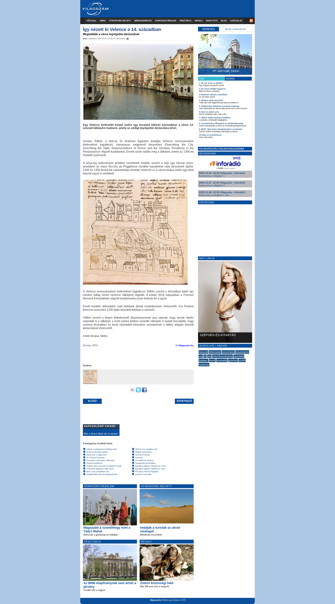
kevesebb (222, 360)
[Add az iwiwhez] (132, 391)
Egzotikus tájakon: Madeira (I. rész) (150, 469)
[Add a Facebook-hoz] (144, 391)
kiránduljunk (242, 352)
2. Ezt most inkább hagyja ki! (212, 89)
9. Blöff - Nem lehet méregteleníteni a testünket (220, 129)
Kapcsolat (236, 21)
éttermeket (215, 352)
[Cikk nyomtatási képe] (127, 38)
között (242, 360)
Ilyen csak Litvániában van (97, 471)
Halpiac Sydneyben (143, 452)
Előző (92, 401)
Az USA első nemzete (95, 457)
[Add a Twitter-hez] (138, 391)
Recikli (199, 21)
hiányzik (203, 352)
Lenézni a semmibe (143, 474)
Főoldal (91, 21)
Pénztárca (185, 21)
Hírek (103, 21)
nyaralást (239, 356)
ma (200, 356)
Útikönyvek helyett (120, 21)
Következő (184, 401)
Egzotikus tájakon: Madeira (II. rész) (150, 466)
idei (209, 356)
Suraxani (139, 457)
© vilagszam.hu (185, 345)
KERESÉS (208, 29)
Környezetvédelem (165, 21)
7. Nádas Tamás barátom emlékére (214, 118)
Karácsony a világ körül (96, 455)
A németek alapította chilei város (100, 469)
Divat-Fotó (212, 21)
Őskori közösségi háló (156, 583)
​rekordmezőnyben (223, 356)
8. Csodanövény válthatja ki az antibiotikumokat (221, 123)
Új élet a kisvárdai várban (97, 452)
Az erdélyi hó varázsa (144, 460)
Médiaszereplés (143, 21)
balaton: (203, 360)
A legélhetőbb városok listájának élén (101, 474)
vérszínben (228, 352)
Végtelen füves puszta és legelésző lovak (103, 466)
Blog (224, 21)
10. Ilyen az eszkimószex (210, 135)
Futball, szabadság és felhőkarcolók (101, 449)
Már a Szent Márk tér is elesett (101, 433)
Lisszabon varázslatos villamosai (100, 460)
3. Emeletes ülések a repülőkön (213, 95)
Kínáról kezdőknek (94, 463)
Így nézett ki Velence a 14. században (122, 29)
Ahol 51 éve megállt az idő (146, 449)
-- (199, 368)
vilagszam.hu (155, 600)
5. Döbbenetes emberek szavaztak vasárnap (219, 106)
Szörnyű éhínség (142, 455)
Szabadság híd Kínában (145, 463)
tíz (205, 356)
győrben (232, 360)
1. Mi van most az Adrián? (211, 83)
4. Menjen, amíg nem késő (211, 100)
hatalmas (204, 364)
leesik (212, 360)
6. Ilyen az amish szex (209, 112)
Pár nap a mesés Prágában (146, 471)
